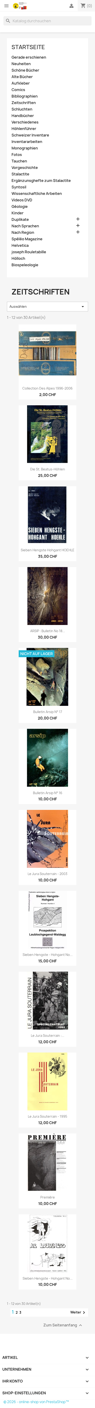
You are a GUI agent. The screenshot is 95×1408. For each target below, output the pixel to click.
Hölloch (18, 258)
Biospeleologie (25, 265)
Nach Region (23, 232)
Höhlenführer (24, 128)
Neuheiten (21, 63)
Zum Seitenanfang (63, 1325)
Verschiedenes (25, 122)
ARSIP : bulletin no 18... (47, 631)
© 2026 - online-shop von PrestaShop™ (36, 1401)
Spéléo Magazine (27, 239)
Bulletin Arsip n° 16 (47, 793)
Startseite (28, 47)
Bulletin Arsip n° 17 (47, 712)
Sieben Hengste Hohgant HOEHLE (47, 550)
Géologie (20, 206)
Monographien (25, 148)
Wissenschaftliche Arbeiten (37, 193)
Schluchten (22, 109)
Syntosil (19, 187)
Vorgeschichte (25, 167)
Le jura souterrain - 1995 (47, 1116)
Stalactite (20, 174)
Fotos (17, 154)
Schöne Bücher (25, 70)
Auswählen (47, 306)
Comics (18, 89)
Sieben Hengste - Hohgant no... (48, 954)
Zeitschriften (24, 102)
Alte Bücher (22, 76)
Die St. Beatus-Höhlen (47, 469)
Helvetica (20, 245)
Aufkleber (21, 83)
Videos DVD (22, 200)
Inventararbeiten (27, 141)
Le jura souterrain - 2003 (47, 874)
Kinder (18, 213)
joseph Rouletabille (29, 252)
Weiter (78, 1312)
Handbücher (23, 115)
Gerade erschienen (29, 57)
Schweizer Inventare (30, 135)
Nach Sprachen (25, 226)
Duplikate (20, 219)
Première (47, 1197)
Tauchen (19, 161)
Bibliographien (25, 96)
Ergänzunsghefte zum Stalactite (41, 180)
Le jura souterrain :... (47, 1035)
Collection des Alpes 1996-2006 (47, 388)
